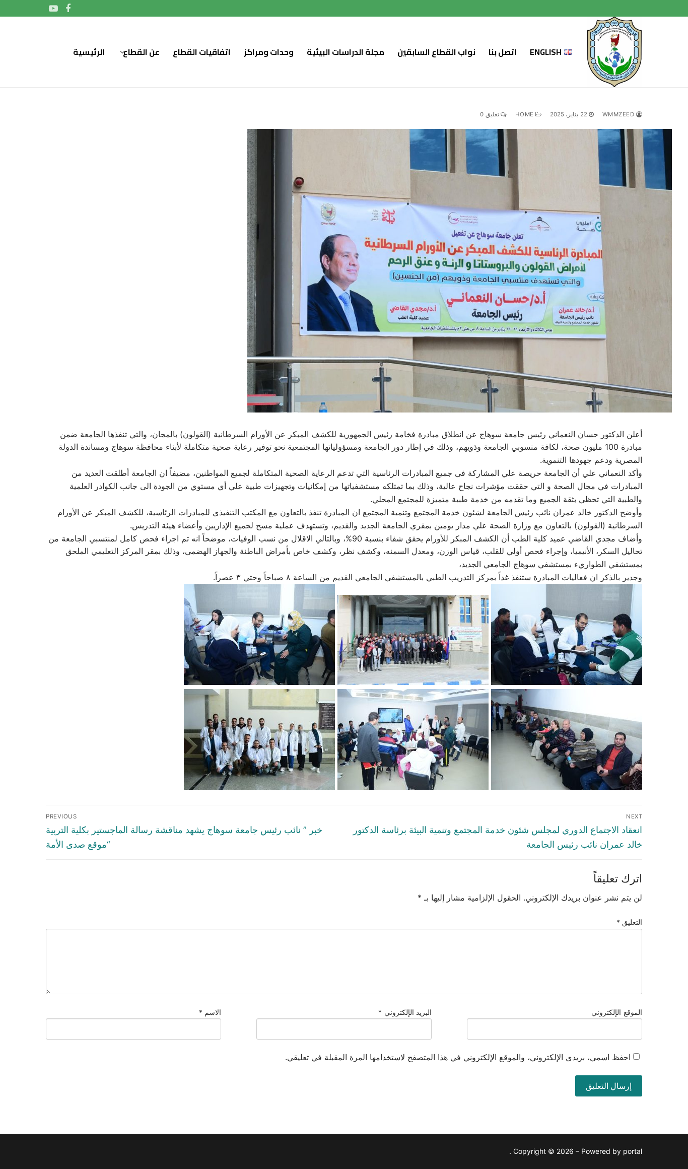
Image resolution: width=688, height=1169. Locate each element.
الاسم (210, 1012)
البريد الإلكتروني (405, 1012)
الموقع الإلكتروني (616, 1012)
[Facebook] (68, 8)
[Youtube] (53, 8)
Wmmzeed (619, 114)
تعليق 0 (490, 114)
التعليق (629, 922)
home (525, 114)
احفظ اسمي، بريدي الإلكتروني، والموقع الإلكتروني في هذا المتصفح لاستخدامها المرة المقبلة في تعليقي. (458, 1057)
